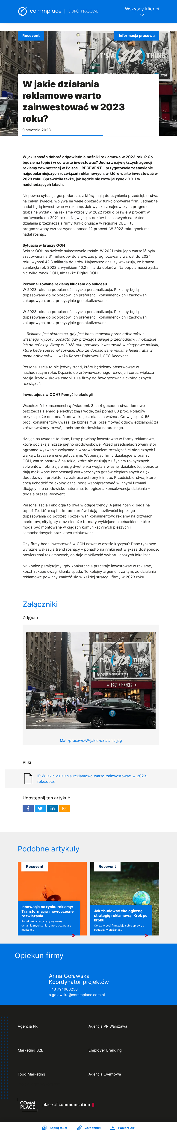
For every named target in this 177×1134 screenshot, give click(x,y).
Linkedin (52, 808)
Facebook (28, 808)
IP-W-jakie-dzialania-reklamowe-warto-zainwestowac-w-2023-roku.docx (92, 779)
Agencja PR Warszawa (107, 1026)
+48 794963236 (63, 989)
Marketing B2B (30, 1050)
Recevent (31, 35)
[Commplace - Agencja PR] (56, 1105)
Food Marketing (31, 1074)
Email (64, 808)
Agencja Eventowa (104, 1074)
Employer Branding (105, 1050)
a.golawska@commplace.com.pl (77, 994)
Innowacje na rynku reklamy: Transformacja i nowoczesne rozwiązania (47, 911)
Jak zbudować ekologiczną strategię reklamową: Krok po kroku (121, 915)
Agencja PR (28, 1026)
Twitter (40, 808)
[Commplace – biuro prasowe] (58, 11)
